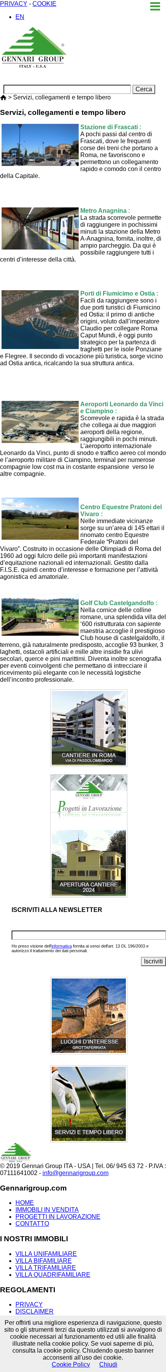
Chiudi (108, 1364)
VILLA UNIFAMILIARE (46, 1254)
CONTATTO (32, 1223)
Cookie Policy (71, 1364)
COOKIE (44, 3)
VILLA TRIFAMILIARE (45, 1267)
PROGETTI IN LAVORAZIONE (57, 1216)
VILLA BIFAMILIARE (43, 1260)
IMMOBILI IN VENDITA (47, 1209)
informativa (61, 946)
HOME (24, 1202)
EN (19, 17)
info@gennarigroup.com (75, 1173)
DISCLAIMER (34, 1311)
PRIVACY (13, 3)
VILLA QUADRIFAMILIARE (52, 1274)
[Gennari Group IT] (3, 97)
